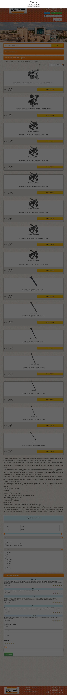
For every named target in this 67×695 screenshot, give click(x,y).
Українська (36, 6)
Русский (29, 6)
